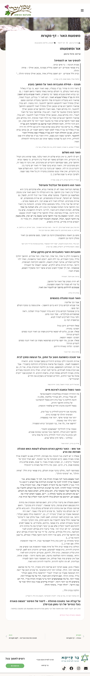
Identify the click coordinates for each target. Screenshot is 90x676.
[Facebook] (71, 668)
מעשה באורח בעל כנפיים (70, 615)
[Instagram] (78, 668)
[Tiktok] (64, 668)
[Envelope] (85, 668)
